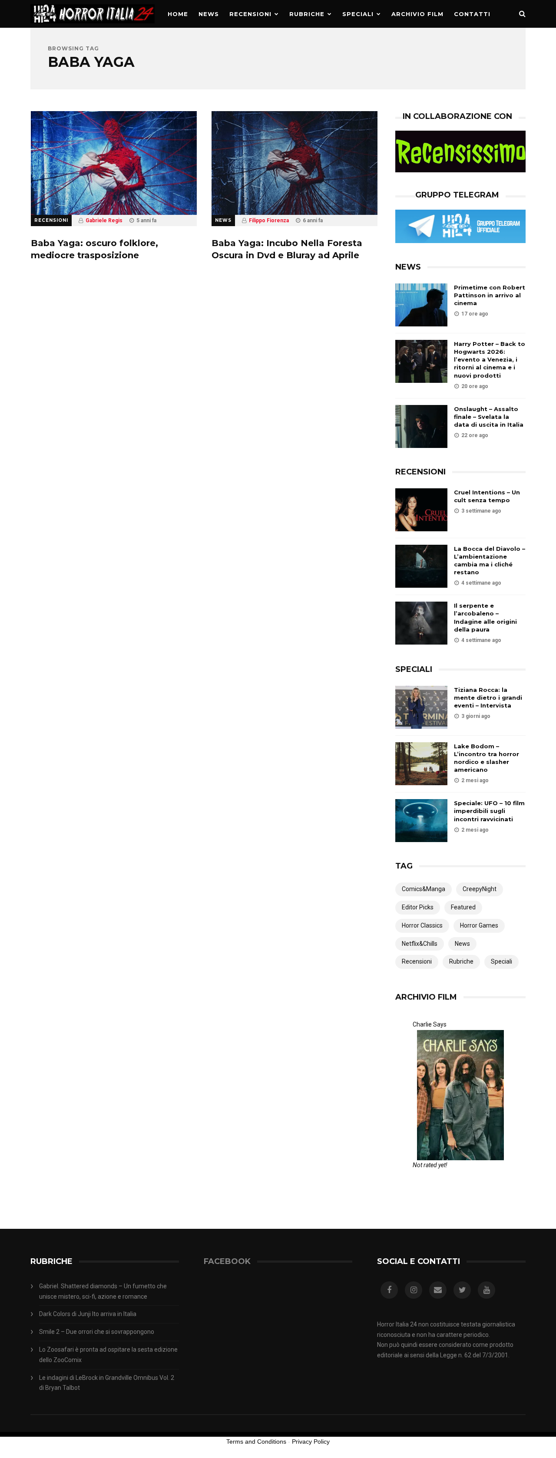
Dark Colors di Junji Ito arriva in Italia (87, 1313)
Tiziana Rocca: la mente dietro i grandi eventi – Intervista (488, 697)
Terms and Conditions (256, 1441)
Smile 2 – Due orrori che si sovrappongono (96, 1331)
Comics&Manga (423, 888)
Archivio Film (417, 13)
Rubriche (306, 13)
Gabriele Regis (104, 220)
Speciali (358, 13)
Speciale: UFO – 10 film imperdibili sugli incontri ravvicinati (489, 811)
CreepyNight (479, 888)
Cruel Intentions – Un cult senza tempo (487, 496)
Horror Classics (422, 925)
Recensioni (250, 13)
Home (178, 13)
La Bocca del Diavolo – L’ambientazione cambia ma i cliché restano (489, 560)
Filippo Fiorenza (269, 220)
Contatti (472, 13)
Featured (463, 907)
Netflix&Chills (419, 943)
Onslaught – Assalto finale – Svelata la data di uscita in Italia (488, 416)
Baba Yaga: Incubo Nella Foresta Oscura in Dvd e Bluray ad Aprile (287, 249)
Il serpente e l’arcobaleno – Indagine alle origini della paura (485, 617)
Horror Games (479, 925)
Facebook (227, 1261)
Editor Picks (418, 907)
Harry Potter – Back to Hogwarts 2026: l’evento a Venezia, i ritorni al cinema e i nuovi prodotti (489, 359)
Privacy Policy (311, 1441)
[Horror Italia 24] (92, 26)
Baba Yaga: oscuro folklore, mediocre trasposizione (94, 249)
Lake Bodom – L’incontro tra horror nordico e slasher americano (486, 758)
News (209, 13)
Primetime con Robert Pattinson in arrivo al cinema (489, 295)
